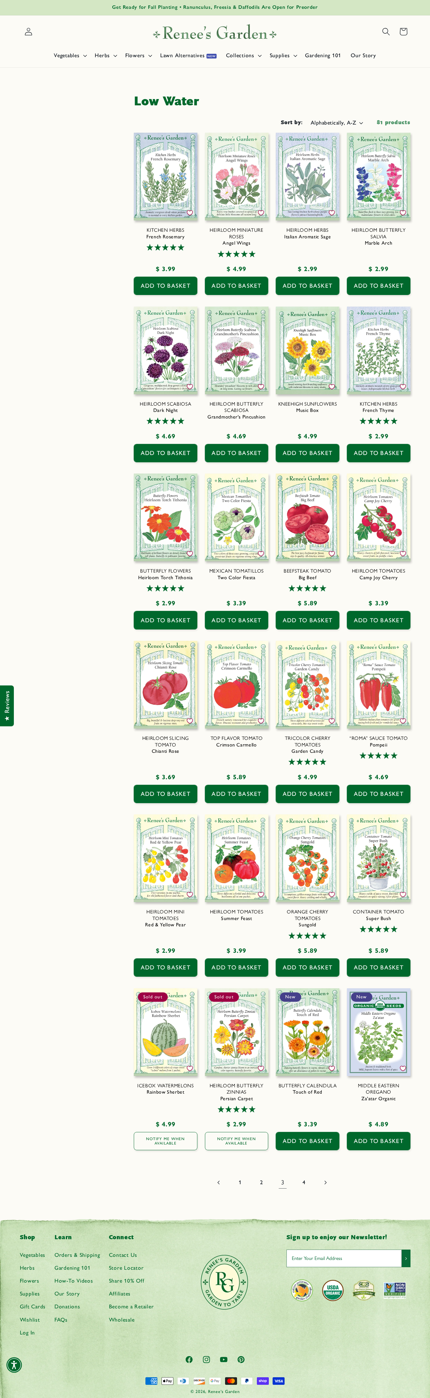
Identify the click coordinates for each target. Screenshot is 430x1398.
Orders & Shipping (77, 1254)
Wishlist (30, 1319)
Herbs (27, 1267)
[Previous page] (219, 1182)
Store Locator (126, 1267)
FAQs (61, 1319)
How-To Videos (73, 1280)
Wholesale (122, 1319)
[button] (69, 55)
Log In (27, 1332)
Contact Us (123, 1254)
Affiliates (120, 1293)
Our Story (67, 1293)
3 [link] (283, 1182)
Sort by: (292, 122)
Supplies (30, 1293)
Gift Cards (33, 1306)
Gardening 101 (72, 1267)
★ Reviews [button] (7, 706)
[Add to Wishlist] (189, 212)
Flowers (29, 1280)
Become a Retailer (131, 1306)
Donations (67, 1306)
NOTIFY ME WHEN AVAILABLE (165, 1141)
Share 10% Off (126, 1280)
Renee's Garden (224, 1391)
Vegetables (33, 1254)
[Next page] (325, 1182)
